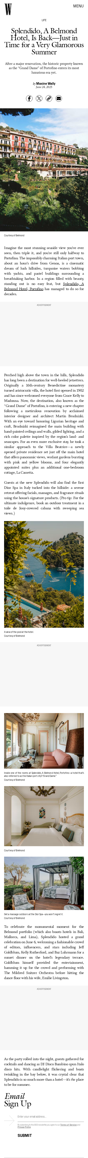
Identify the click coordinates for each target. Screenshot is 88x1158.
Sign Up (17, 1099)
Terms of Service (68, 1124)
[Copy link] (49, 98)
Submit (25, 1134)
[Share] (29, 98)
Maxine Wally (45, 83)
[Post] (39, 98)
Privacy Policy (24, 1127)
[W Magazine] (8, 9)
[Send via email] (58, 98)
